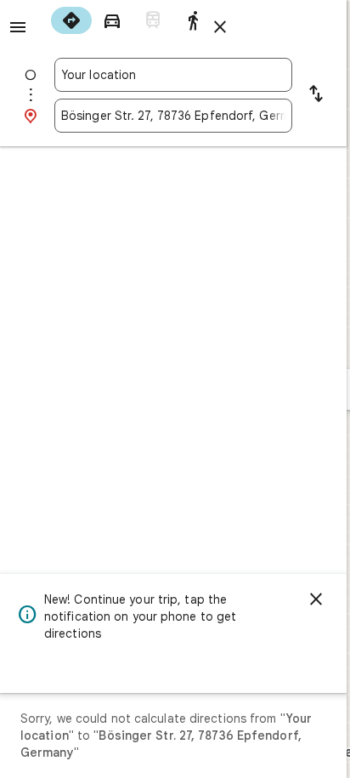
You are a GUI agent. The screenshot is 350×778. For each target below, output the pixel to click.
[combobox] (173, 75)
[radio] (71, 20)
